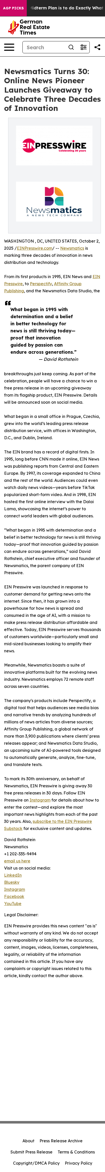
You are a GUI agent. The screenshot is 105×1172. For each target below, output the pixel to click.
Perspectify (41, 283)
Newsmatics (72, 248)
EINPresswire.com (34, 248)
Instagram (40, 800)
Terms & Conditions (76, 1151)
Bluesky (11, 882)
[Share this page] (97, 47)
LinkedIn (13, 875)
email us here (17, 860)
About (28, 1140)
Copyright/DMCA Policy (36, 1163)
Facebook (14, 896)
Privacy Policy (78, 1163)
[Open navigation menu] (9, 47)
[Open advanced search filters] (83, 47)
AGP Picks (13, 8)
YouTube (12, 903)
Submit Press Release (31, 1151)
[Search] (71, 47)
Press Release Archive (61, 1140)
